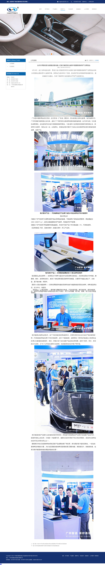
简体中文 (84, 1)
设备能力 (78, 9)
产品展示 (55, 9)
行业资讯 (12, 66)
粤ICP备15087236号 (33, 555)
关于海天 (47, 9)
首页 (40, 9)
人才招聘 (86, 9)
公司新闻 (12, 63)
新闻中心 (63, 9)
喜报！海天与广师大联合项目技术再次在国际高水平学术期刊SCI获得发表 (50, 543)
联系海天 (94, 9)
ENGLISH (91, 1)
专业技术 (70, 9)
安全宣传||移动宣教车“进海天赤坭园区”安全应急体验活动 (46, 545)
